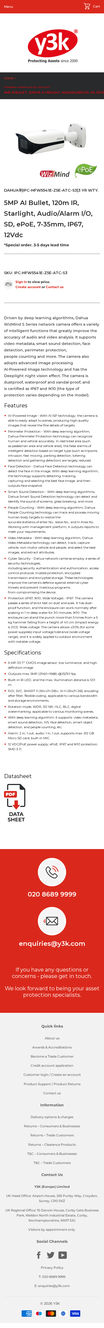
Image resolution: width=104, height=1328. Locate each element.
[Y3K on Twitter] (50, 1258)
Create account (28, 287)
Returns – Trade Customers (52, 1135)
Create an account (66, 1075)
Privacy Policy (52, 1268)
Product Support (37, 1084)
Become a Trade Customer (52, 1056)
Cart (96, 6)
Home (9, 78)
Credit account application (52, 1065)
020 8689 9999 (52, 894)
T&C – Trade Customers (52, 1163)
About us (52, 1038)
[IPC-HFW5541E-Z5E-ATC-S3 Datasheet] (14, 820)
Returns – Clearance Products (52, 1145)
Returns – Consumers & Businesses (52, 1126)
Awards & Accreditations (52, 1047)
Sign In (21, 282)
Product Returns (67, 1084)
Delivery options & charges (52, 1117)
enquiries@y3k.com (52, 943)
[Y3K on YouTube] (62, 1258)
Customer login (36, 1075)
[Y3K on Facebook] (38, 1258)
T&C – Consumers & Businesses (52, 1154)
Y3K (56, 1303)
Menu (8, 7)
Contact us (54, 287)
